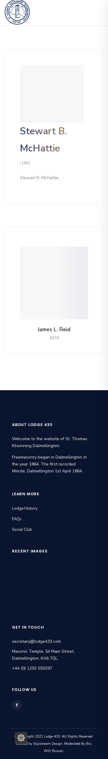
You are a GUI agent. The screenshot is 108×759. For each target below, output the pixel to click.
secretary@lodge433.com (36, 641)
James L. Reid (54, 329)
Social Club (22, 529)
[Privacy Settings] (21, 738)
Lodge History (25, 508)
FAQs (17, 519)
